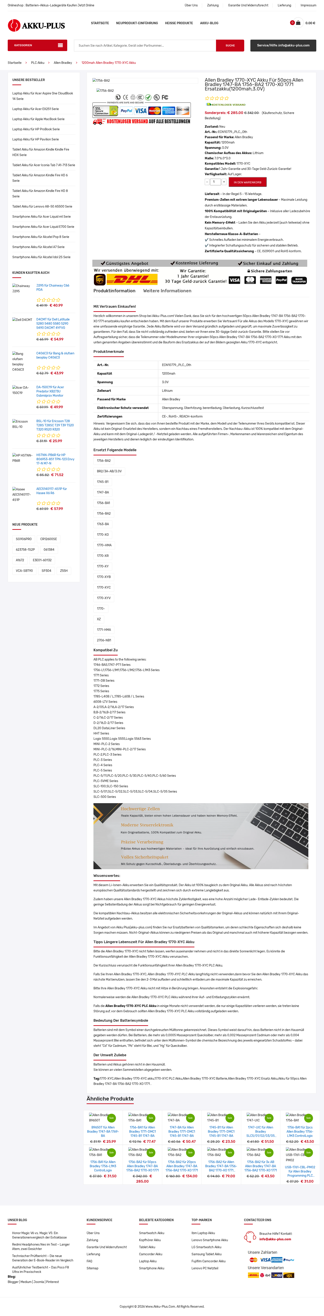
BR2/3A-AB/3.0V (109, 471)
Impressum (308, 5)
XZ (99, 619)
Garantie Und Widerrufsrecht (248, 5)
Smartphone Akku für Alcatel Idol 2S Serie (41, 257)
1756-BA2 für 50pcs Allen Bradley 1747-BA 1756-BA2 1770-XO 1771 (142, 1166)
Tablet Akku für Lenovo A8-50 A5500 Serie (42, 206)
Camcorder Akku (150, 1254)
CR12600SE (48, 539)
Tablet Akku (147, 1247)
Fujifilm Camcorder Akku (208, 1261)
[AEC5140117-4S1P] (22, 495)
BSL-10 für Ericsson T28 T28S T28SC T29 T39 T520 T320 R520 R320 (55, 425)
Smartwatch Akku (151, 1233)
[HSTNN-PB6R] (22, 458)
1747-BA (103, 492)
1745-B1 (102, 482)
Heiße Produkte (179, 23)
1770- (101, 609)
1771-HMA (104, 630)
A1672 (20, 560)
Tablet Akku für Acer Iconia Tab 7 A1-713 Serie (43, 165)
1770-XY (103, 566)
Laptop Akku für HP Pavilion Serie (35, 139)
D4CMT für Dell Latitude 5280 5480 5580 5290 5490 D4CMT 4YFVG (53, 324)
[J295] (22, 289)
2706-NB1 (104, 640)
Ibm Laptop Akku (203, 1233)
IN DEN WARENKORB (247, 182)
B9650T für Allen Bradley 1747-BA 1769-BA (103, 1132)
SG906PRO (24, 539)
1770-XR (103, 556)
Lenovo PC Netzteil (205, 1268)
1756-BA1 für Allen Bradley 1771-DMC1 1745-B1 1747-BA (142, 1132)
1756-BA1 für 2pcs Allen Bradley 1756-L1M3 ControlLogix (300, 1132)
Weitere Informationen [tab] (167, 290)
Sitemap (92, 1268)
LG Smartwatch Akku (206, 1247)
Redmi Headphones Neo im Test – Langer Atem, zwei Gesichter (41, 1247)
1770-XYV (104, 598)
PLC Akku (37, 63)
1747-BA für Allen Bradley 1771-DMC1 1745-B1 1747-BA (181, 1132)
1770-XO (103, 535)
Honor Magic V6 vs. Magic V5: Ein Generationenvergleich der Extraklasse (39, 1235)
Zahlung (213, 5)
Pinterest (52, 1282)
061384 (49, 550)
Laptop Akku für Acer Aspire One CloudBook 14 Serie (42, 96)
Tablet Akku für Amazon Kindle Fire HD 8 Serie (40, 193)
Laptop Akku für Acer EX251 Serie (35, 109)
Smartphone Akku (151, 1268)
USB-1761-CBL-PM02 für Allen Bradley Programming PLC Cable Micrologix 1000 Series (300, 1175)
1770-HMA (104, 545)
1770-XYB (104, 577)
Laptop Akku (147, 1261)
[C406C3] (22, 362)
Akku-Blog (209, 23)
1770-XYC (104, 587)
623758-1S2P (25, 550)
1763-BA (103, 524)
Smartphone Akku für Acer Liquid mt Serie (41, 217)
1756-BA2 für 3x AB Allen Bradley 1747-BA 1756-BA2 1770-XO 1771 (260, 1166)
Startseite (100, 23)
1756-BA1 (103, 503)
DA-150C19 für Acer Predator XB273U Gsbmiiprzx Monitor (50, 391)
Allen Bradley (63, 63)
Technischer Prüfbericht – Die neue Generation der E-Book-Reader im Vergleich (42, 1258)
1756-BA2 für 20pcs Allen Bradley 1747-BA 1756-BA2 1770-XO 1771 (182, 1166)
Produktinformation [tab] (114, 290)
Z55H (64, 571)
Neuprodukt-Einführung (137, 23)
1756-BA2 (104, 461)
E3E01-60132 (42, 560)
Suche (230, 45)
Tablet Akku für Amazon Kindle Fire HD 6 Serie (40, 178)
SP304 (46, 571)
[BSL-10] (22, 424)
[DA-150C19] (22, 390)
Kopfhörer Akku (150, 1240)
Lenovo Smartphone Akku (210, 1240)
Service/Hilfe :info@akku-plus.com (283, 45)
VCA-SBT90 (24, 571)
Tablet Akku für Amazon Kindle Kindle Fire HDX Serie (40, 152)
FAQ (89, 1261)
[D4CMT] (22, 320)
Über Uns (191, 5)
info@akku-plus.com (275, 1239)
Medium (26, 1282)
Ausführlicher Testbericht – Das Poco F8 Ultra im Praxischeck (40, 1270)
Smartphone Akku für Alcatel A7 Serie (38, 247)
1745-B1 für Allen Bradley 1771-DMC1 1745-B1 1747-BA (221, 1132)
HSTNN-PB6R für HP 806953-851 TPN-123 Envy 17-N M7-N (55, 459)
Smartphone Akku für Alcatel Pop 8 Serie (40, 237)
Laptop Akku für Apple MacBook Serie (38, 119)
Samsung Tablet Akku (207, 1254)
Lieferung (284, 5)
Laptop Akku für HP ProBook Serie (36, 129)
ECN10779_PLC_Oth (232, 132)
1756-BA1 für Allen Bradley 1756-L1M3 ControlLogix (103, 1166)
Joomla (39, 1282)
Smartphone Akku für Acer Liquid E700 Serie (43, 227)
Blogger (13, 1282)
